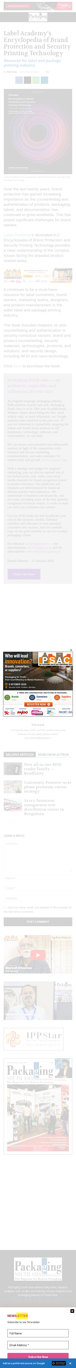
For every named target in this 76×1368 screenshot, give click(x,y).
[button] (38, 1363)
